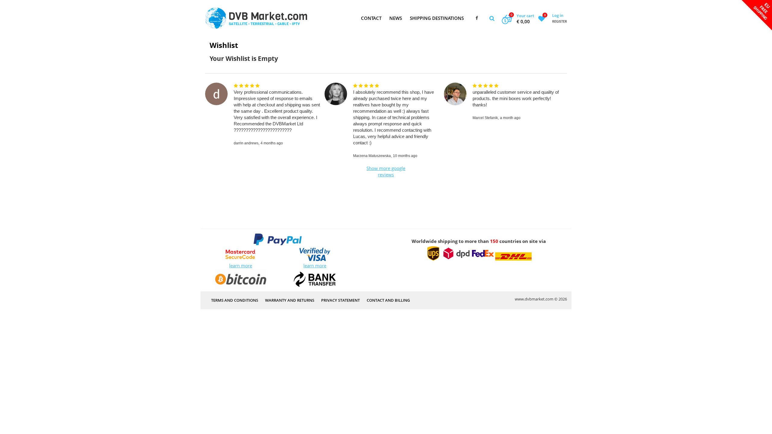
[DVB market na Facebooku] (477, 18)
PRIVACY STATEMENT (340, 300)
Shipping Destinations (437, 18)
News (395, 18)
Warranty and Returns (289, 300)
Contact (371, 18)
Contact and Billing (388, 300)
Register (559, 21)
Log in (557, 15)
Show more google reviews (385, 171)
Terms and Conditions (234, 300)
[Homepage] (256, 18)
